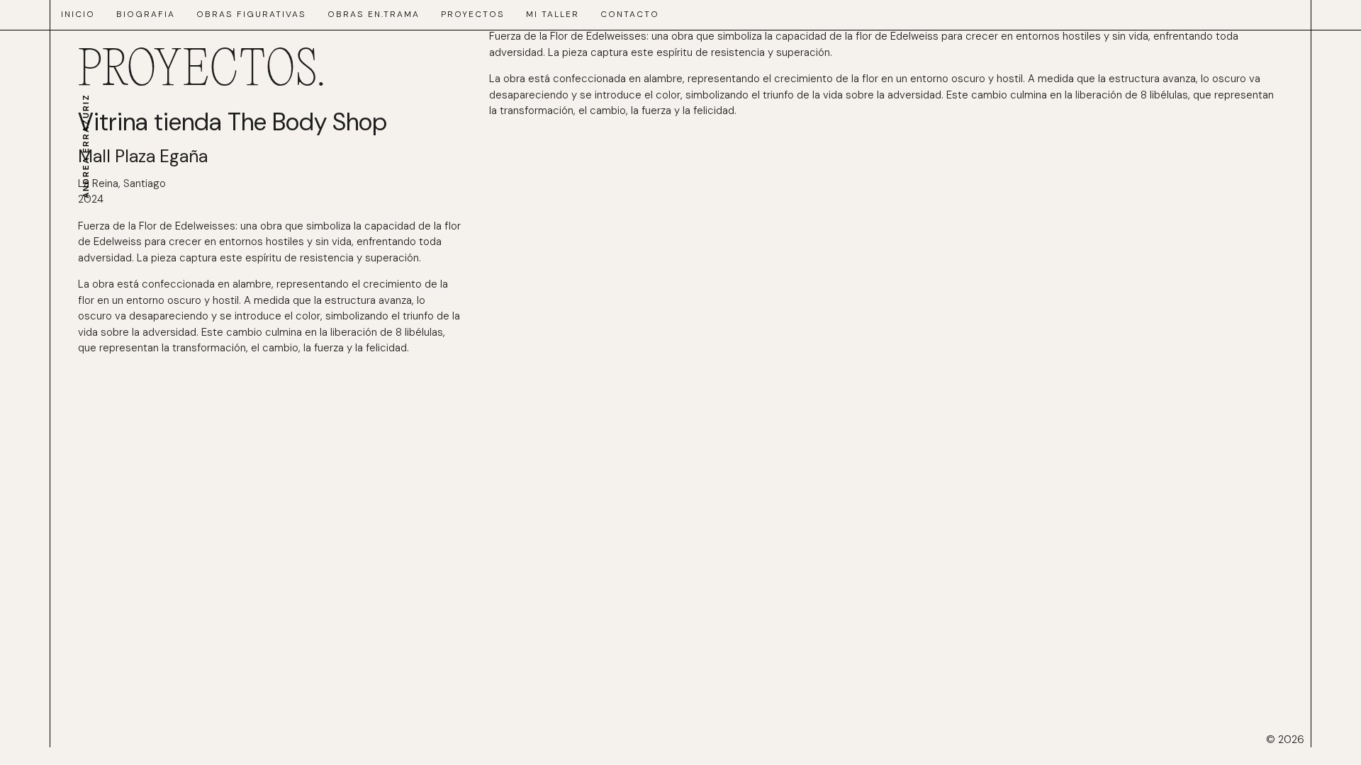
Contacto (629, 14)
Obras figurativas (251, 14)
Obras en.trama (373, 14)
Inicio (78, 14)
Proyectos (473, 14)
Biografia (145, 14)
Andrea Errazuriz (85, 146)
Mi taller (552, 14)
